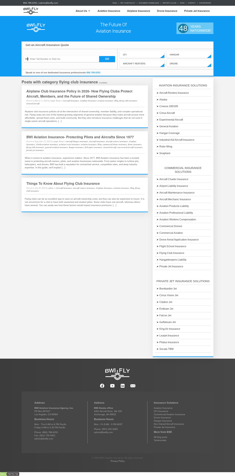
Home (30, 11)
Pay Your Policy (128, 3)
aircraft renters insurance (117, 141)
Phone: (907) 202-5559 (106, 429)
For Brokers (205, 3)
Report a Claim (169, 3)
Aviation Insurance (109, 11)
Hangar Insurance (163, 420)
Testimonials (160, 440)
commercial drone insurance (115, 144)
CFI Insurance (161, 411)
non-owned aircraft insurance (130, 147)
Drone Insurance (167, 11)
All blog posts (160, 437)
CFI (143, 55)
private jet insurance (35, 150)
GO (107, 58)
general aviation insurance (56, 147)
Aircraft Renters (143, 64)
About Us (81, 11)
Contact (192, 3)
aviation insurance (106, 100)
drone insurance (135, 144)
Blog (116, 100)
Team (182, 3)
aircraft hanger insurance (77, 141)
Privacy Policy (118, 461)
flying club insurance (128, 100)
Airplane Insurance (138, 11)
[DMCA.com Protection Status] (9, 474)
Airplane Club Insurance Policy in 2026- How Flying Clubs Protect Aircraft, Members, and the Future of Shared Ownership (79, 94)
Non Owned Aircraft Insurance (169, 424)
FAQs (115, 3)
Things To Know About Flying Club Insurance (63, 183)
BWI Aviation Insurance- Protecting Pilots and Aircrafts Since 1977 (80, 136)
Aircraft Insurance (71, 100)
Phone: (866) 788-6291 (46, 432)
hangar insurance (76, 147)
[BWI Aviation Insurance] (36, 28)
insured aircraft (33, 103)
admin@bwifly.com (48, 3)
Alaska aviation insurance (47, 144)
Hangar (190, 55)
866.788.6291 (30, 3)
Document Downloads (149, 3)
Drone (190, 64)
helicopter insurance (93, 147)
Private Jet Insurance (197, 11)
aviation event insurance (69, 144)
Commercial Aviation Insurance (169, 414)
